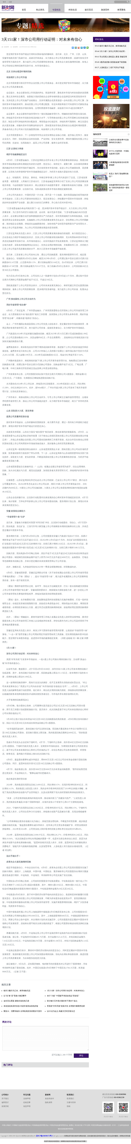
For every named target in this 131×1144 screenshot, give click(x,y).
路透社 (71, 1125)
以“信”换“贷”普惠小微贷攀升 (15, 996)
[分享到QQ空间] (76, 48)
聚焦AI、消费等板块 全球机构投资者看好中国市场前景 (23, 1012)
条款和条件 (49, 1099)
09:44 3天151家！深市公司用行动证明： (110, 51)
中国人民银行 (6, 1125)
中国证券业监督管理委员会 (59, 1125)
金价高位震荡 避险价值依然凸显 (16, 1001)
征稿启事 (26, 1102)
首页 (24, 10)
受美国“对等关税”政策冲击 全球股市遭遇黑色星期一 (66, 1007)
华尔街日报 (78, 1125)
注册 (10, 2)
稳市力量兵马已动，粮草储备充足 (17, 991)
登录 (4, 2)
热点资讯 (40, 10)
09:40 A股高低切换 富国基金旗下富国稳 (110, 62)
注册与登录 (71, 1102)
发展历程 (5, 1106)
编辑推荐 (97, 134)
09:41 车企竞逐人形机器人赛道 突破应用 (111, 57)
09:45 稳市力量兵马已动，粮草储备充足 (110, 46)
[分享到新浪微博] (79, 48)
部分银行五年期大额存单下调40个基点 (62, 1001)
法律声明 (26, 1099)
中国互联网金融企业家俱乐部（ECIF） (104, 1125)
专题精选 (56, 10)
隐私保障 (48, 1102)
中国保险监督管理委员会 (40, 1125)
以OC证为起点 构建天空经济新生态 (61, 1011)
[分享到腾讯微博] (82, 48)
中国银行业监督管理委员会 (21, 1125)
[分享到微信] (87, 48)
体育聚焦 (121, 10)
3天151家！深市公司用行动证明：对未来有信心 (66, 991)
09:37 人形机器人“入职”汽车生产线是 (109, 67)
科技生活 (73, 10)
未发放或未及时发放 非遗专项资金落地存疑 (21, 1006)
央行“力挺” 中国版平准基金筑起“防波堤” (63, 996)
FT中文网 (86, 1125)
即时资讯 (99, 39)
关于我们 (5, 1099)
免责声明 (26, 1106)
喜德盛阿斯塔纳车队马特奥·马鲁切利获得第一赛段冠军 (119, 187)
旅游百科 (105, 10)
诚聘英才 (5, 1102)
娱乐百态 (89, 10)
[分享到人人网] (85, 48)
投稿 (68, 1106)
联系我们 (70, 1099)
